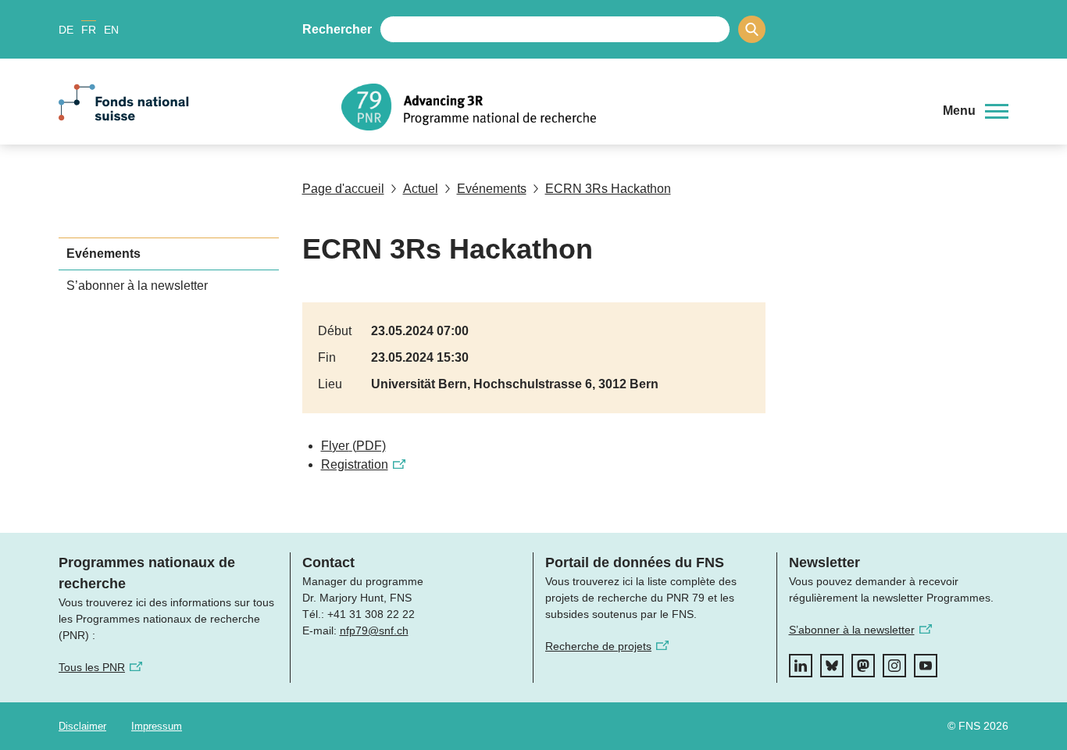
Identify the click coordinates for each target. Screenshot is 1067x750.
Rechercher (337, 29)
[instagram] (894, 665)
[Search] (751, 29)
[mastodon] (863, 665)
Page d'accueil (343, 188)
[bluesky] (832, 665)
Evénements (491, 188)
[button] (975, 110)
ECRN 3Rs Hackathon (608, 188)
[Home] (630, 107)
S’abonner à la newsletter (137, 285)
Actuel (420, 188)
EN (111, 29)
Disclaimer (82, 726)
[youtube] (925, 665)
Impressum (156, 726)
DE (66, 29)
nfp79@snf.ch (374, 630)
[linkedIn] (800, 665)
